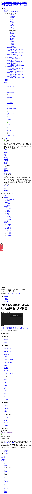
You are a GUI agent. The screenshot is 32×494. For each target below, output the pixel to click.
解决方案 (6, 197)
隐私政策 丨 (7, 450)
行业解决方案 (14, 11)
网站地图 (6, 453)
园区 (8, 210)
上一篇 (12, 327)
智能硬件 (9, 203)
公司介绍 (9, 230)
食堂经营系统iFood (8, 370)
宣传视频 (18, 293)
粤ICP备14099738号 (9, 442)
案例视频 (6, 299)
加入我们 (9, 232)
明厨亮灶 (6, 368)
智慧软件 (9, 205)
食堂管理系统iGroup (9, 373)
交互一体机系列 (8, 362)
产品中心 (6, 202)
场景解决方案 (7, 11)
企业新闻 (9, 224)
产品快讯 (9, 225)
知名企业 (9, 208)
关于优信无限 (7, 229)
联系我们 (9, 233)
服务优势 (6, 221)
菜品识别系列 (7, 351)
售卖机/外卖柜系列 (8, 359)
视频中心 (12, 293)
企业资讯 (6, 222)
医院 (8, 213)
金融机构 (9, 219)
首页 (5, 196)
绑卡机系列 (7, 357)
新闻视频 (6, 296)
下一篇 (15, 328)
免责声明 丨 (7, 451)
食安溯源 (6, 365)
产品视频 (6, 298)
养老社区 (9, 218)
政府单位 (9, 211)
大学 (8, 214)
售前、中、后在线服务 (7, 432)
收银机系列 (7, 354)
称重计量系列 (7, 348)
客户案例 (6, 207)
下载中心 (9, 235)
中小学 (8, 216)
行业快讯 (9, 227)
